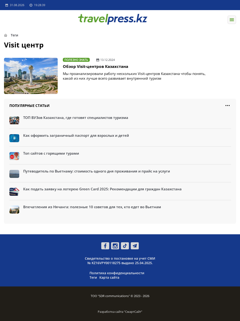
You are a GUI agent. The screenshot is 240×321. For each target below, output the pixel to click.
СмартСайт (133, 311)
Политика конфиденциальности (117, 273)
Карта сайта (109, 277)
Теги (93, 277)
